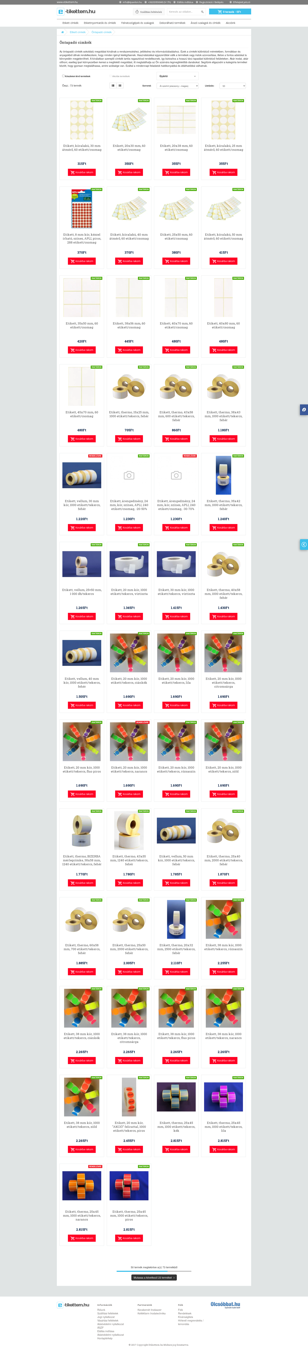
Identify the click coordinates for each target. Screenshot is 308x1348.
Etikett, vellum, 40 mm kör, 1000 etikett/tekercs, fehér (81, 683)
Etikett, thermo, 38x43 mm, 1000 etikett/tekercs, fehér (223, 416)
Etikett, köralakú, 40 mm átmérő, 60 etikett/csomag (129, 236)
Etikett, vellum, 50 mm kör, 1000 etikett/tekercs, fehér (176, 860)
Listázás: (209, 85)
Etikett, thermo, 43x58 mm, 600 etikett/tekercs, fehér (176, 416)
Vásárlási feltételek (107, 1320)
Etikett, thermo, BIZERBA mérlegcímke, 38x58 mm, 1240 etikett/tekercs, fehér (82, 860)
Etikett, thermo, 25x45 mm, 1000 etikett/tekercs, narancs (82, 1215)
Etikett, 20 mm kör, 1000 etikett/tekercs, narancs (129, 769)
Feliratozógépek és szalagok (137, 23)
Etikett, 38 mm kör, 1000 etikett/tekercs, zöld (82, 1125)
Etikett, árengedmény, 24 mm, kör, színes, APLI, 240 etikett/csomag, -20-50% (129, 505)
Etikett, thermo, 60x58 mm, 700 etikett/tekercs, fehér (82, 949)
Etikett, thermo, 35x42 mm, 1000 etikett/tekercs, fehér (223, 505)
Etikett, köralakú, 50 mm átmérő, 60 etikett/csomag (223, 236)
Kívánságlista (185, 1317)
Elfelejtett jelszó (241, 2)
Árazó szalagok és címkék (205, 23)
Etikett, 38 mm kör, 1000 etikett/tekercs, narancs (223, 1036)
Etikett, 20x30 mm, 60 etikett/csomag (129, 148)
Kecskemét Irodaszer (149, 1310)
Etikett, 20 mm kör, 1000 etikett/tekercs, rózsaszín (176, 769)
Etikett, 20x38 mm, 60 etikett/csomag (176, 148)
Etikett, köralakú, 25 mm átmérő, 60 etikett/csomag (223, 148)
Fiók (180, 1310)
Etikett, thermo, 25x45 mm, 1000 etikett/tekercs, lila (223, 1127)
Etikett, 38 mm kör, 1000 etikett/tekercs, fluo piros (176, 1036)
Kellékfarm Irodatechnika (152, 1313)
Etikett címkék (70, 23)
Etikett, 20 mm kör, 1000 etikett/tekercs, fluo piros (82, 769)
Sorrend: (146, 85)
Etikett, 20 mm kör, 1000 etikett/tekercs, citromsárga (224, 683)
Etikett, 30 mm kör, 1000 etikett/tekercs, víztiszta (176, 592)
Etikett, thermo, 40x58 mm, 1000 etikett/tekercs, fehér (223, 594)
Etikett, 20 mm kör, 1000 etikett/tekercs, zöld (224, 769)
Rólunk (101, 1310)
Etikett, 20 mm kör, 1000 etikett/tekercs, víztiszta (129, 592)
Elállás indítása (185, 2)
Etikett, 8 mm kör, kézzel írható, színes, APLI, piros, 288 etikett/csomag (82, 238)
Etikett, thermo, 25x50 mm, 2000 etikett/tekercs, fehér (129, 949)
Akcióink (230, 23)
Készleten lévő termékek (77, 76)
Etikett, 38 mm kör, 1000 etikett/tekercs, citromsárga (129, 1038)
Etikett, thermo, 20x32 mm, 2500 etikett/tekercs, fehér (176, 949)
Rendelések (184, 1313)
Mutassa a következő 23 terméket (153, 1277)
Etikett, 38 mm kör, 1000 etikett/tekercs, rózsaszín (223, 947)
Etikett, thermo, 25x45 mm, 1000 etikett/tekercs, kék (176, 1127)
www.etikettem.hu (67, 1)
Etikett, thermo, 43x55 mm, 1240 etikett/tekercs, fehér (129, 860)
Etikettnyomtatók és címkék (100, 23)
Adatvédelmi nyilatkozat (110, 1324)
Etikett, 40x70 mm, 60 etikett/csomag (176, 325)
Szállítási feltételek (151, 12)
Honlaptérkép (104, 1338)
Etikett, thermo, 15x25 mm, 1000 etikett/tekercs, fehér (129, 414)
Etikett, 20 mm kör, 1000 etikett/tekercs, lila (176, 681)
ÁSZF (100, 1327)
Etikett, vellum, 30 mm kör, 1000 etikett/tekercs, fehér (81, 505)
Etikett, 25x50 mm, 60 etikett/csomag (176, 236)
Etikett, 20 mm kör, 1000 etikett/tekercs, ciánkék (129, 681)
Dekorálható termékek (172, 23)
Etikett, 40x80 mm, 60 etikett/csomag (223, 325)
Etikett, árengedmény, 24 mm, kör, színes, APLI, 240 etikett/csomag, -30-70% (176, 505)
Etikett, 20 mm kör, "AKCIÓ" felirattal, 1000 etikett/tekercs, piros (129, 1127)
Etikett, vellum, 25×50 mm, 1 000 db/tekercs (82, 592)
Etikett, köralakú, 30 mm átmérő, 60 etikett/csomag (82, 148)
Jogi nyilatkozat (106, 1317)
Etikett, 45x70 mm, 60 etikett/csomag (82, 414)
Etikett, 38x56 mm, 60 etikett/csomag (129, 325)
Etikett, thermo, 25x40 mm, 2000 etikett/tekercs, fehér (223, 860)
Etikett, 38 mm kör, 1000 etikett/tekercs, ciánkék (82, 1036)
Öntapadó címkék (102, 32)
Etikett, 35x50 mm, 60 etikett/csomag (82, 325)
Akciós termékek (121, 76)
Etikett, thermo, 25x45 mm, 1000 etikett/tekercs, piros (129, 1215)
